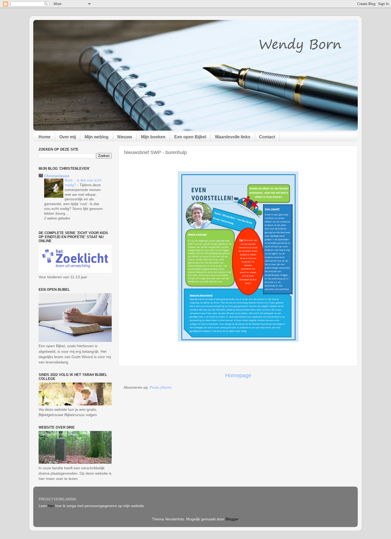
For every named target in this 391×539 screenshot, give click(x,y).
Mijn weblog (97, 137)
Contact (267, 137)
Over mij (67, 137)
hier (51, 506)
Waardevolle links (232, 137)
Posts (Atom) (161, 387)
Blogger (232, 519)
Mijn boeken (153, 137)
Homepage (238, 375)
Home (45, 137)
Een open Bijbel (190, 137)
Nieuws (124, 137)
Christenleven (56, 176)
